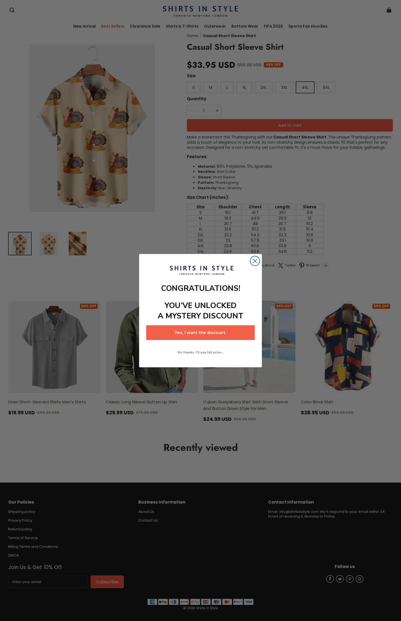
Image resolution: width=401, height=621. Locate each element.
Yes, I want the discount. (200, 333)
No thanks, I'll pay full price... (201, 352)
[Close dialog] (255, 261)
